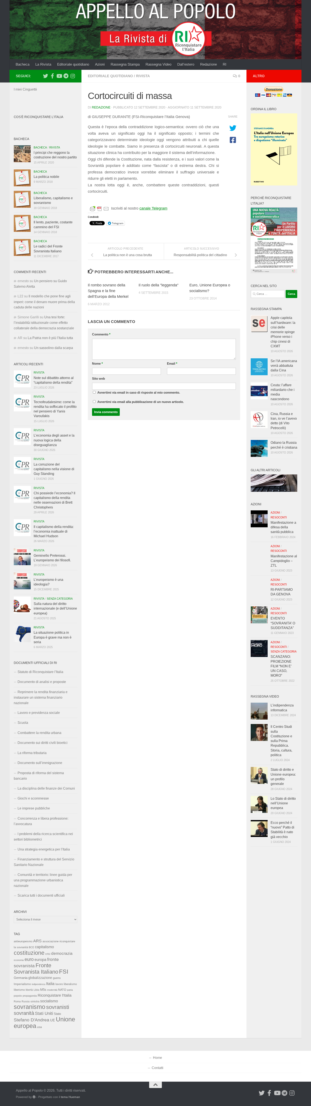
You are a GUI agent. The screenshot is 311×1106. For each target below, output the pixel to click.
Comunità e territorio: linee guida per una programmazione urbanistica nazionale (43, 880)
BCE (31, 947)
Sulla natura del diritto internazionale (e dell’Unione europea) (55, 608)
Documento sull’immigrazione (40, 763)
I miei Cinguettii (25, 89)
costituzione (29, 952)
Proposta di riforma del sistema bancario (39, 775)
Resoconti (279, 517)
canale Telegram (153, 208)
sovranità (24, 1013)
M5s (43, 989)
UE (52, 1020)
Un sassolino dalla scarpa (53, 348)
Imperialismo (22, 984)
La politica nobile (46, 177)
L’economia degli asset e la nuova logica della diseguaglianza (54, 440)
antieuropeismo (23, 941)
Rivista (143, 76)
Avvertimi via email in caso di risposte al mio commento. (138, 392)
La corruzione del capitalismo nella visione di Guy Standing (54, 469)
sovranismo (29, 1006)
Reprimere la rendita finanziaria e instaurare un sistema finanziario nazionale (40, 697)
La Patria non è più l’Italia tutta (50, 338)
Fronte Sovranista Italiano (36, 968)
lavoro (59, 984)
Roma (17, 1001)
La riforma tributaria (32, 753)
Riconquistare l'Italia (55, 995)
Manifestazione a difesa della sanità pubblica (283, 527)
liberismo (19, 989)
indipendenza (38, 984)
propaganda (30, 995)
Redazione (208, 64)
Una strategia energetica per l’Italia (44, 849)
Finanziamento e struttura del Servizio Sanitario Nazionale (44, 862)
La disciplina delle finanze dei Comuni (46, 788)
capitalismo (44, 947)
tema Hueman (70, 1097)
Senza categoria (60, 598)
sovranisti (57, 1007)
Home (157, 1057)
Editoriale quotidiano (73, 64)
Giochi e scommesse (33, 798)
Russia (26, 1001)
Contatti (157, 1068)
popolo (18, 995)
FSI (63, 971)
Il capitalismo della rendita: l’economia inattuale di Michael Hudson (54, 531)
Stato (57, 1013)
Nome (97, 363)
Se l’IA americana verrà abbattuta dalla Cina (284, 365)
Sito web (98, 378)
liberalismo (70, 984)
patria (70, 990)
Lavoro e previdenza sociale (39, 712)
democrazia (62, 953)
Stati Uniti (44, 1013)
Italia (50, 983)
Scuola (23, 722)
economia (19, 960)
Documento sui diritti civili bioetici (42, 743)
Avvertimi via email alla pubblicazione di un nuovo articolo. (140, 402)
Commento (101, 334)
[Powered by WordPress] (34, 1096)
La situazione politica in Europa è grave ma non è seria (53, 637)
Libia (36, 989)
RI (224, 64)
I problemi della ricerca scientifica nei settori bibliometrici (43, 836)
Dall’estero (185, 64)
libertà (29, 989)
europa (40, 960)
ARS (37, 940)
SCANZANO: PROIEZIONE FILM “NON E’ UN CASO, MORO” (281, 666)
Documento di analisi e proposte (42, 682)
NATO (62, 989)
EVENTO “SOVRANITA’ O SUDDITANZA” (283, 623)
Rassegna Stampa (125, 64)
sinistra (34, 1001)
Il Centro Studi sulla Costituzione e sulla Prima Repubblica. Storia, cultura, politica (281, 741)
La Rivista (43, 64)
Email (172, 363)
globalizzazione (40, 978)
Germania (21, 978)
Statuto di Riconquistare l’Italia (40, 672)
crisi (47, 953)
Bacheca (22, 64)
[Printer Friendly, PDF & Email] (99, 208)
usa (39, 1027)
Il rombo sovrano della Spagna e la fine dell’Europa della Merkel (108, 291)
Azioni (100, 64)
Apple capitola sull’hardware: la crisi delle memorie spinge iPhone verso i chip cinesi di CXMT (283, 332)
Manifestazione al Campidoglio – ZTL (284, 560)
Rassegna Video (158, 64)
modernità (52, 990)
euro (29, 959)
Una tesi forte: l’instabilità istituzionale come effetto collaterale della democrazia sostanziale (44, 322)
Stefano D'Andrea (31, 1019)
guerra (57, 978)
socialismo (49, 1001)
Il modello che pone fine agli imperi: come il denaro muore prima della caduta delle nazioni (44, 301)
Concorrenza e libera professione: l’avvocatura (41, 821)
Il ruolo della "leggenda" (158, 285)
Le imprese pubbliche (34, 808)
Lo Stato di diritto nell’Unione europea (283, 803)
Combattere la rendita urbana (39, 733)
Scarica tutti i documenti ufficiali (41, 895)
